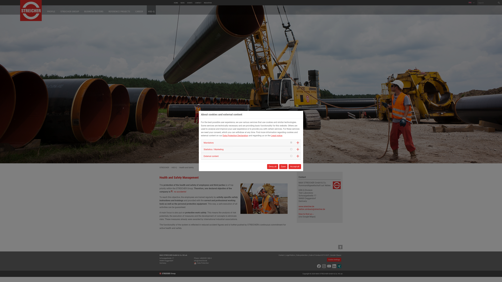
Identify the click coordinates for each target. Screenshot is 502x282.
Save (283, 166)
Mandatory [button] (209, 143)
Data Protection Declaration (235, 135)
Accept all (294, 166)
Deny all (272, 166)
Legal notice (276, 135)
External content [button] (211, 156)
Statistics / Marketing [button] (214, 149)
